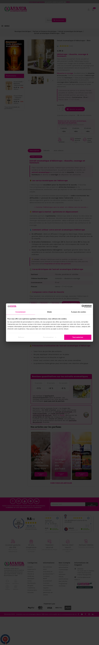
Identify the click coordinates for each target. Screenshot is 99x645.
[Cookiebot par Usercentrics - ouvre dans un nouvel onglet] (83, 306)
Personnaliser (48, 337)
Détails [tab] (49, 312)
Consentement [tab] (20, 312)
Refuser (21, 337)
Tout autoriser (77, 337)
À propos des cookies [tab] (78, 312)
